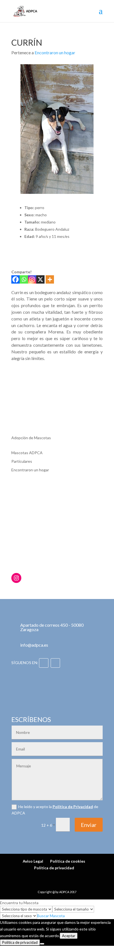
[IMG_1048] (89, 407)
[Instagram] (32, 279)
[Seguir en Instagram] (55, 663)
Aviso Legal (33, 861)
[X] (40, 279)
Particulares (21, 461)
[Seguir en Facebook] (43, 663)
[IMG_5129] (89, 381)
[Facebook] (15, 279)
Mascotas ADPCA (27, 452)
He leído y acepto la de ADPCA (55, 810)
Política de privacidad (54, 867)
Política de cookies (67, 861)
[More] (50, 279)
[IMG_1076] (24, 407)
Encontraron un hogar (55, 52)
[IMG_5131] (24, 381)
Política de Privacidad (73, 806)
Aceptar (68, 936)
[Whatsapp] (24, 279)
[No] (42, 944)
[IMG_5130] (57, 381)
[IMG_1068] (57, 407)
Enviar (89, 824)
